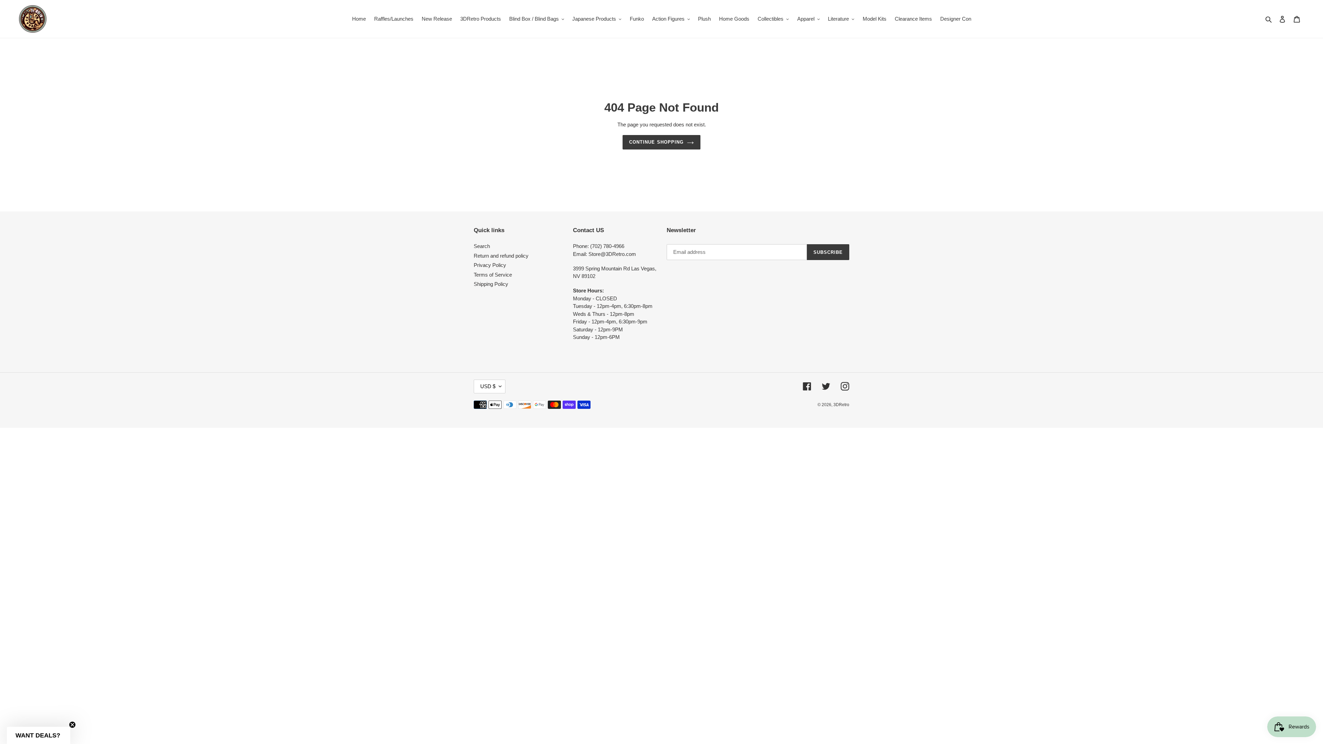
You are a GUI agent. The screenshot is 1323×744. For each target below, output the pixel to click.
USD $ (487, 386)
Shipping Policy (491, 284)
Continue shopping (656, 142)
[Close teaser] (72, 724)
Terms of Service (493, 275)
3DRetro (841, 404)
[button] (38, 735)
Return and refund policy (501, 256)
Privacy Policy (490, 265)
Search (482, 246)
